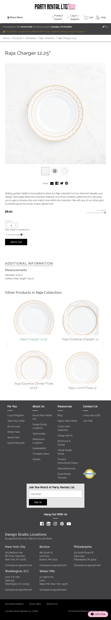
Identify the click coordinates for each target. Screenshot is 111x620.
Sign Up (38, 502)
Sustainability (39, 448)
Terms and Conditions (14, 604)
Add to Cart (16, 242)
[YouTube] (69, 523)
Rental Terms (52, 604)
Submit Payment (16, 443)
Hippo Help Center (67, 420)
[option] (45, 171)
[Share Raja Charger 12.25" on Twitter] (61, 183)
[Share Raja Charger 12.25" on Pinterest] (66, 183)
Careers (36, 459)
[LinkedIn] (48, 523)
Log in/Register (15, 415)
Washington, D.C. (17, 571)
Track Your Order (16, 420)
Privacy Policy (35, 604)
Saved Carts (13, 437)
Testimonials (39, 433)
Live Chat (87, 420)
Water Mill (47, 571)
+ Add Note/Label (12, 235)
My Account (13, 426)
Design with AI (65, 435)
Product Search (58, 17)
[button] (55, 113)
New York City (15, 546)
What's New (13, 432)
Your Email (34, 492)
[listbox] (55, 171)
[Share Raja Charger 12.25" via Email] (52, 183)
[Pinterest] (62, 523)
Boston (44, 546)
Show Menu (16, 17)
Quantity (8, 221)
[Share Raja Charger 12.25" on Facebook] (56, 183)
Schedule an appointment (18, 565)
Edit (106, 27)
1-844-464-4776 (91, 415)
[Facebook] (42, 523)
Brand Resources (66, 468)
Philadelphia (83, 546)
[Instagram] (55, 523)
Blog (60, 415)
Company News (41, 453)
